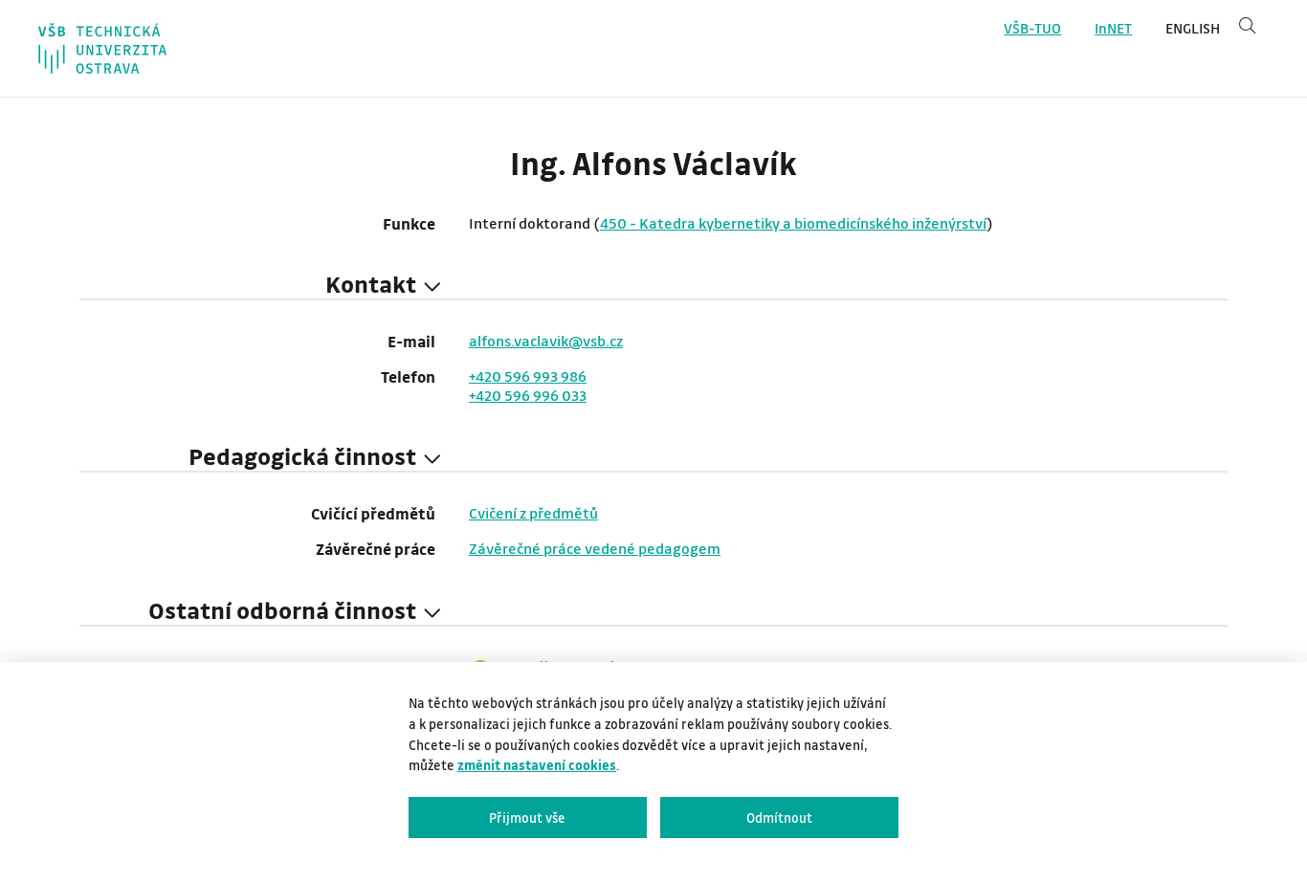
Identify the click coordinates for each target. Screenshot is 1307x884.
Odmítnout (779, 817)
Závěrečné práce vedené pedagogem (594, 548)
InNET (1113, 28)
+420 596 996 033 (528, 395)
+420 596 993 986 (528, 376)
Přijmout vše (527, 817)
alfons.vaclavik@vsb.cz (546, 340)
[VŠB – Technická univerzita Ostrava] (102, 48)
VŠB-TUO (1032, 28)
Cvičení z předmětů (533, 512)
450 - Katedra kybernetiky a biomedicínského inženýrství (793, 222)
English (1192, 28)
